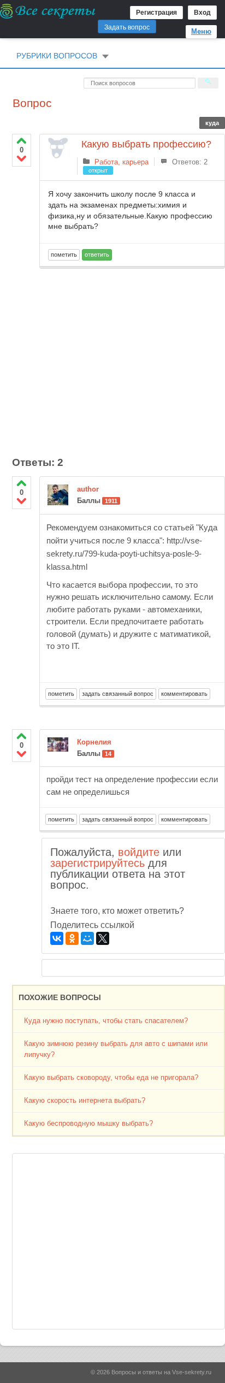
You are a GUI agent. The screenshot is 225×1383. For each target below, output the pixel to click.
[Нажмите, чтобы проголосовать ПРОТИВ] (22, 158)
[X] (102, 938)
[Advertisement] (132, 356)
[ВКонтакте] (56, 938)
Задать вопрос (127, 27)
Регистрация (156, 12)
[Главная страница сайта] (48, 11)
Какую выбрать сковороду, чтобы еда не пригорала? (111, 1077)
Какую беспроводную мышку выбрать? (88, 1123)
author (88, 489)
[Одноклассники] (72, 938)
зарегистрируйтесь (97, 863)
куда (212, 123)
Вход (202, 12)
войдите (138, 852)
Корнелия (94, 742)
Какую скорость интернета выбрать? (84, 1100)
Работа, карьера (121, 162)
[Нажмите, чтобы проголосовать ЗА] (22, 140)
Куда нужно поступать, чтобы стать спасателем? (106, 1020)
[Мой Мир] (87, 938)
